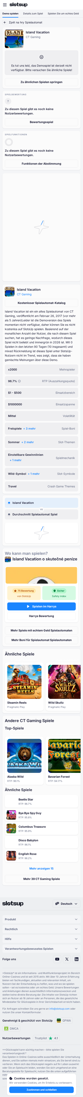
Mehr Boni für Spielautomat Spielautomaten (41, 640)
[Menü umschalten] (4, 4)
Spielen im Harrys (44, 606)
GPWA (66, 1020)
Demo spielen (10, 13)
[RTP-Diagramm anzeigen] (19, 381)
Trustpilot (46, 1038)
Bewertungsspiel (41, 122)
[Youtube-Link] (57, 959)
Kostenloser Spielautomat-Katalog (41, 303)
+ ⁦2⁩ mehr (27, 442)
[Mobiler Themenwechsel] (76, 4)
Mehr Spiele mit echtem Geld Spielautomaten (41, 630)
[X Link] (67, 959)
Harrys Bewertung (41, 616)
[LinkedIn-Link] (77, 959)
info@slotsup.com (59, 1008)
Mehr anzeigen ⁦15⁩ (41, 868)
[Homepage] (18, 5)
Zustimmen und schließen (42, 1089)
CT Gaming (24, 294)
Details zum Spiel (33, 13)
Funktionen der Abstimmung (41, 163)
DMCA (14, 1028)
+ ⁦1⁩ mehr (16, 460)
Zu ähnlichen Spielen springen (41, 82)
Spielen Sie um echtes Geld (63, 13)
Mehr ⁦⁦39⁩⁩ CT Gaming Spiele (41, 879)
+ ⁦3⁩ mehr (29, 428)
